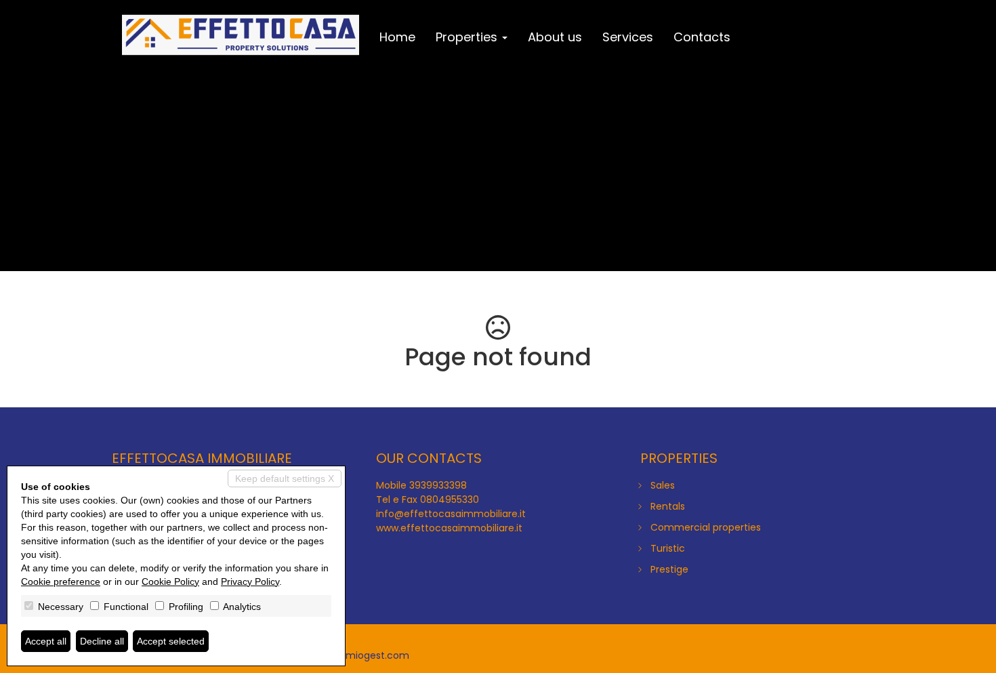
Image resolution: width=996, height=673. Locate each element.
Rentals (667, 506)
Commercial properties (705, 527)
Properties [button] (468, 36)
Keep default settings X (284, 478)
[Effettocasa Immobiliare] (240, 35)
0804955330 (449, 499)
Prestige (669, 569)
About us (555, 36)
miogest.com (377, 655)
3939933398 (438, 485)
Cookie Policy (170, 581)
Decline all (102, 641)
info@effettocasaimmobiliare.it (451, 514)
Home (397, 36)
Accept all (45, 641)
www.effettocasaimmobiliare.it (449, 528)
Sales (662, 485)
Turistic (667, 548)
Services (627, 36)
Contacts (701, 36)
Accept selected (171, 641)
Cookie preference (60, 581)
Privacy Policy (250, 581)
